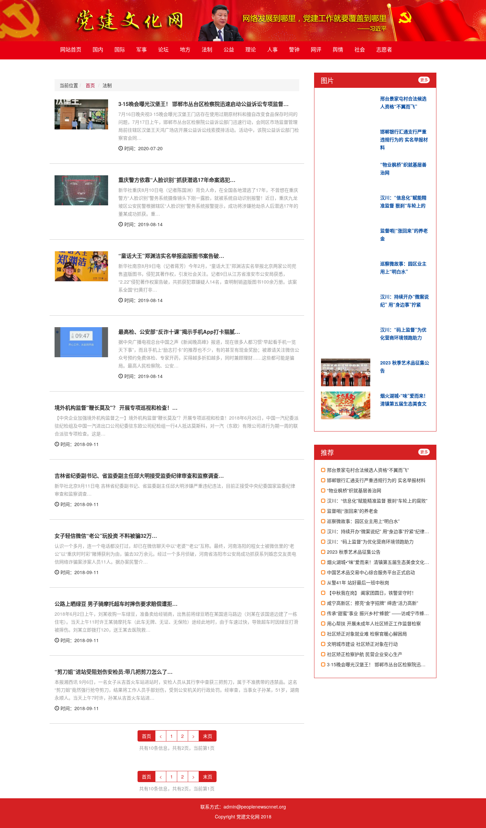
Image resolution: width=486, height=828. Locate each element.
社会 (359, 49)
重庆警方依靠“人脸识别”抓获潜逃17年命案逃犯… (176, 180)
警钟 (294, 49)
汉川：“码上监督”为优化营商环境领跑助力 (370, 541)
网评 (316, 49)
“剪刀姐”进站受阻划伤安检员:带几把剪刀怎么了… (114, 671)
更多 (424, 80)
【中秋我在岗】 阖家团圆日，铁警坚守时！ (371, 592)
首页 (90, 85)
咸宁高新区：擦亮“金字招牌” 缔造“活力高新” (372, 603)
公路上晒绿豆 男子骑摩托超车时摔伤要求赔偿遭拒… (116, 603)
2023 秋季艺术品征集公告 (353, 551)
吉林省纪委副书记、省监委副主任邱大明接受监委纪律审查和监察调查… (139, 475)
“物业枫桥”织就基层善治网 (353, 490)
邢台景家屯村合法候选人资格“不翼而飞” (367, 469)
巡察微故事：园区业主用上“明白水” (363, 521)
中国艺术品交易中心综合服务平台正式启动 (370, 572)
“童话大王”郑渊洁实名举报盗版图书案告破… (171, 255)
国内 (98, 49)
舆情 (338, 49)
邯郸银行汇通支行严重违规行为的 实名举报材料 (404, 139)
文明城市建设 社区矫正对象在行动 (362, 643)
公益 (228, 49)
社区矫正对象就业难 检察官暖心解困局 (366, 633)
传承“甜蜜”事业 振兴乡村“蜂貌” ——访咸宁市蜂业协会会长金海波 (393, 613)
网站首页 (70, 49)
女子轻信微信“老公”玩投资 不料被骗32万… (106, 535)
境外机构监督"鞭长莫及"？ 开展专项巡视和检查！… (116, 407)
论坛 (163, 49)
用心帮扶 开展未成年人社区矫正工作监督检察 (373, 623)
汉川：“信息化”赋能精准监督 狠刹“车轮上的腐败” (376, 500)
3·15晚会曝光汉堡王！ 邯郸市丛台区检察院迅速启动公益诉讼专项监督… (203, 104)
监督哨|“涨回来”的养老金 (352, 510)
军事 (141, 49)
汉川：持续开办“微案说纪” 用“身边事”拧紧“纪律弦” (378, 531)
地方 (185, 49)
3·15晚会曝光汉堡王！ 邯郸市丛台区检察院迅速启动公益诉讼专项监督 (399, 664)
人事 (272, 49)
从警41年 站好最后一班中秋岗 (357, 582)
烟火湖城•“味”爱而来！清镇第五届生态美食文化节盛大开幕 (387, 562)
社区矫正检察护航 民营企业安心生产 (364, 654)
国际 (119, 49)
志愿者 (384, 49)
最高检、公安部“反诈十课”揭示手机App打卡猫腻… (179, 331)
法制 (207, 49)
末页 (207, 736)
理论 (250, 49)
